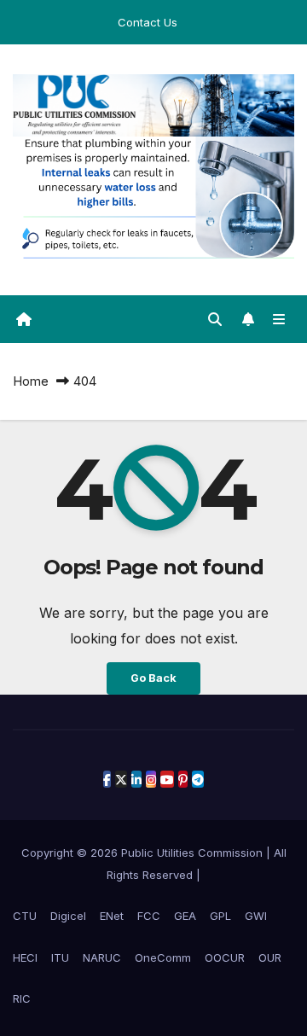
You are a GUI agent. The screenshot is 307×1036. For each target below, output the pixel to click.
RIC (22, 998)
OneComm (163, 957)
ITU (60, 957)
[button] (215, 319)
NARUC (102, 957)
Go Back (153, 678)
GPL (220, 916)
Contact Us (147, 22)
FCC (148, 916)
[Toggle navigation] (279, 319)
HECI (25, 957)
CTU (25, 916)
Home (31, 381)
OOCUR (225, 957)
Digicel (68, 916)
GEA (185, 916)
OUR (269, 957)
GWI (256, 916)
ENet (112, 916)
